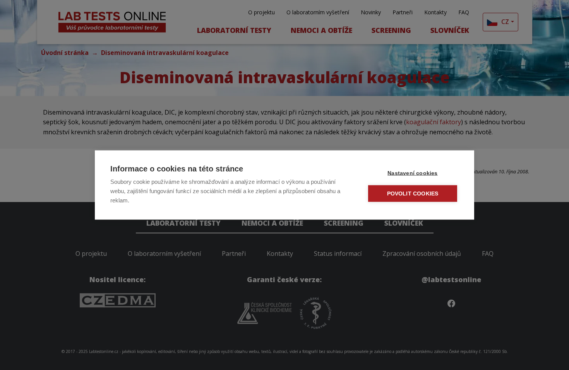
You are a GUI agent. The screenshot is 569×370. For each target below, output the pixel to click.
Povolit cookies (413, 194)
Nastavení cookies (412, 173)
